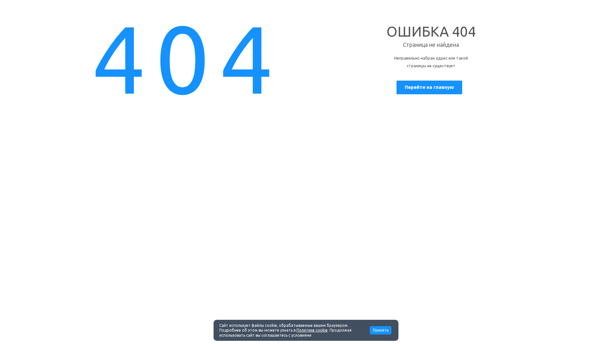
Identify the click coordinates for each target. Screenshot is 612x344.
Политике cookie (312, 330)
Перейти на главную (429, 87)
